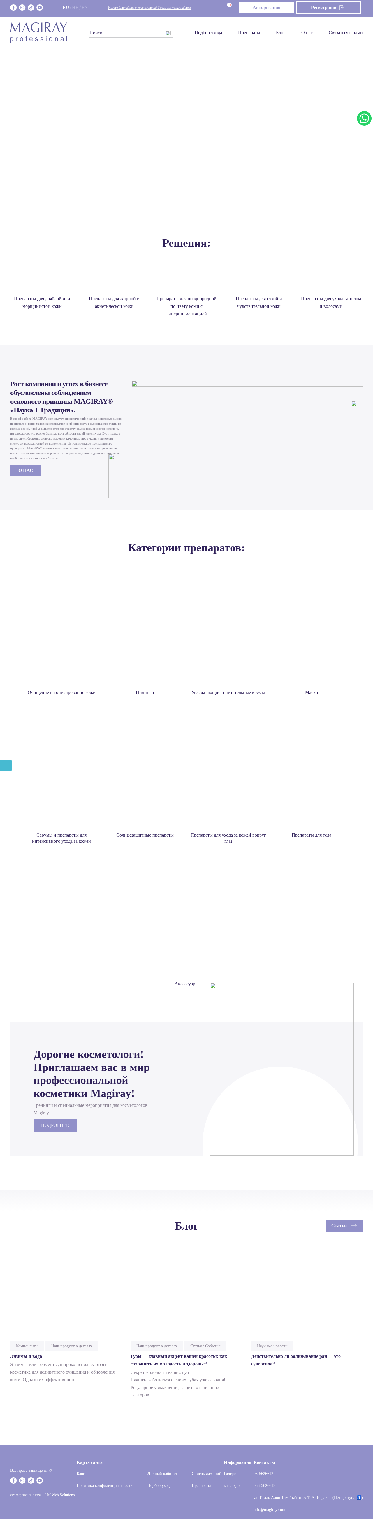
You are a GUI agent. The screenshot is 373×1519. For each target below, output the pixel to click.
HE (75, 7)
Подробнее (55, 1125)
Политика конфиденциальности (105, 1485)
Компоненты (27, 1346)
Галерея (230, 1473)
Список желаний (206, 1473)
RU (66, 7)
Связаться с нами (346, 32)
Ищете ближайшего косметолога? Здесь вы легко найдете (149, 8)
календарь (232, 1485)
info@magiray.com (269, 1509)
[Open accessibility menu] (6, 765)
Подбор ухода (208, 32)
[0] (221, 7)
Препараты (249, 32)
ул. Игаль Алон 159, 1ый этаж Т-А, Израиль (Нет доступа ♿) (308, 1497)
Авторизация (267, 7)
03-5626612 (263, 1473)
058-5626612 (264, 1485)
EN (85, 7)
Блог (280, 32)
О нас (307, 32)
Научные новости (272, 1346)
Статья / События (205, 1346)
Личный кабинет (162, 1473)
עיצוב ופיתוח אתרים (25, 1495)
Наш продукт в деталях (71, 1346)
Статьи (339, 1225)
